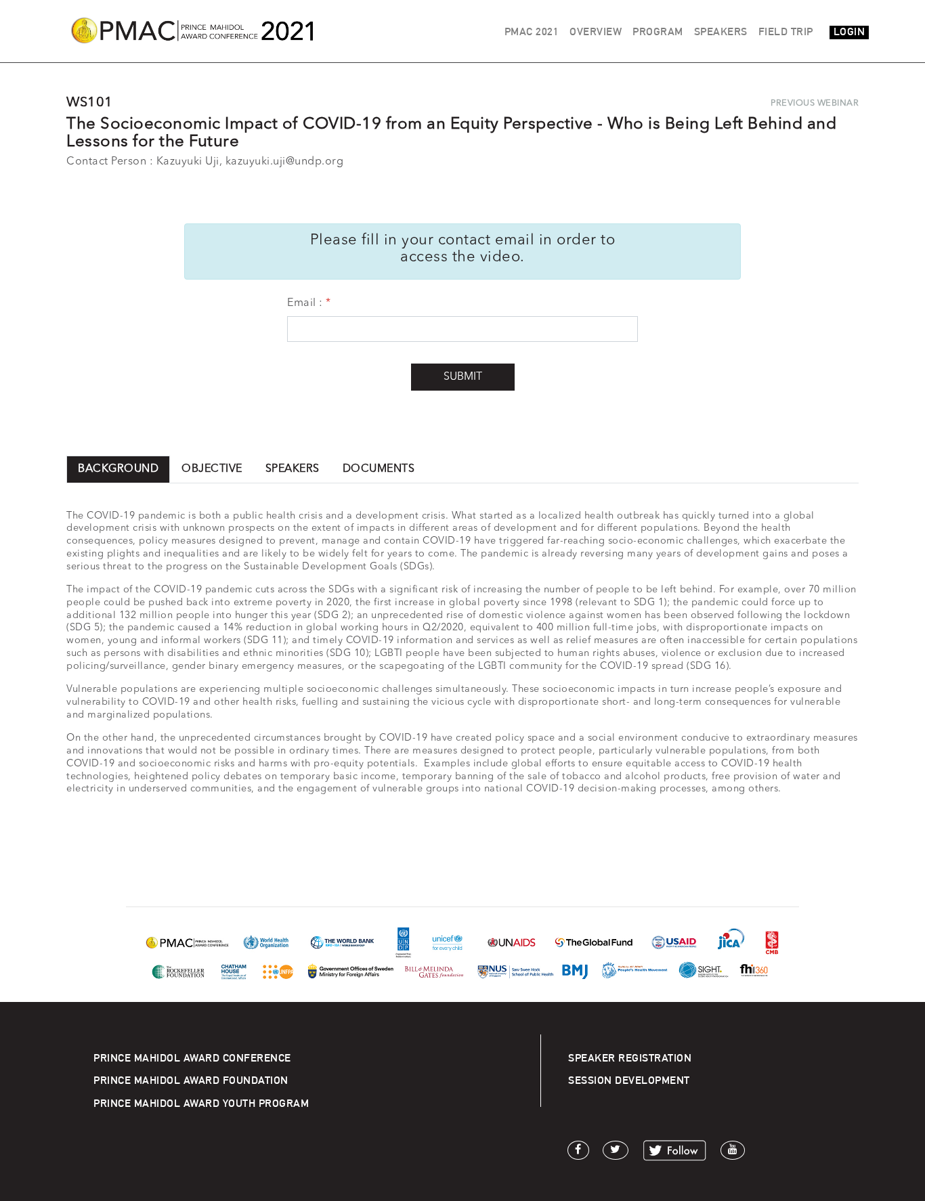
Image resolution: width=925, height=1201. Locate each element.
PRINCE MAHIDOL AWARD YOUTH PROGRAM (201, 1103)
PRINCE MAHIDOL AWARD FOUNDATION (190, 1080)
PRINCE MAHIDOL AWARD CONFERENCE (192, 1057)
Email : (305, 303)
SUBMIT (463, 377)
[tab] (118, 469)
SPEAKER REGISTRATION (629, 1057)
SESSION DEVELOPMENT (629, 1080)
